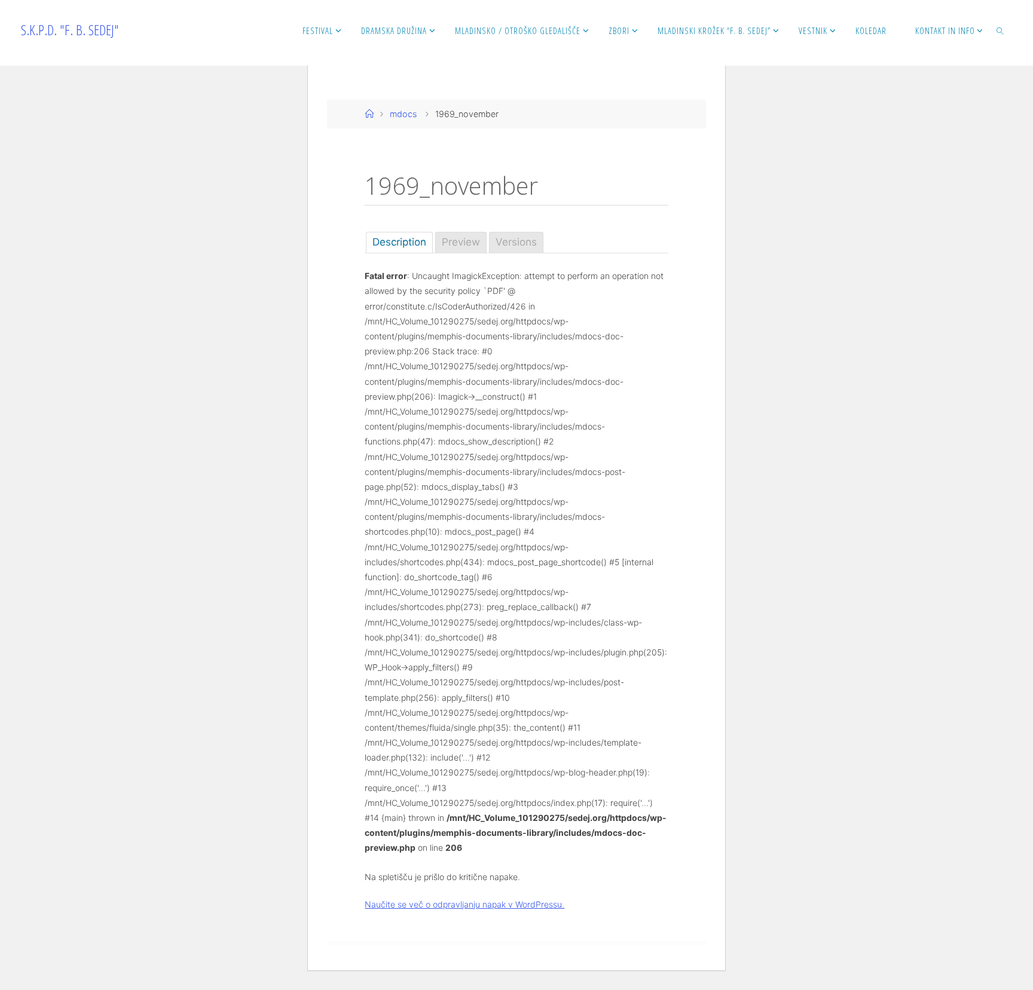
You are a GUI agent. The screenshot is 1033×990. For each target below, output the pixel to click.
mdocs (403, 114)
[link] (1000, 30)
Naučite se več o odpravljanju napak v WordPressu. (464, 904)
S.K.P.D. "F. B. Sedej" (70, 29)
